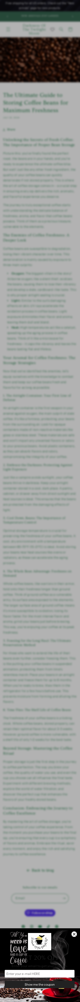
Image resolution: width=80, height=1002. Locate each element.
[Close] (74, 934)
